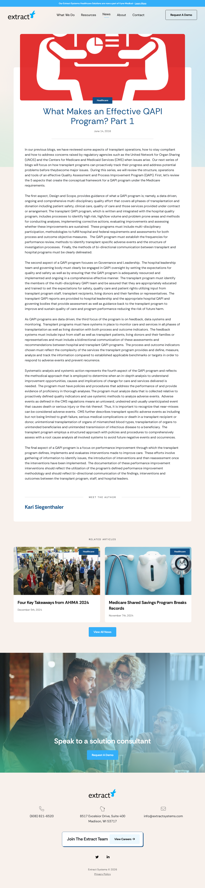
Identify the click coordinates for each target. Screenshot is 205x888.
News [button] (106, 14)
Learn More (140, 3)
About (121, 15)
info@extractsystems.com (163, 816)
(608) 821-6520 (42, 816)
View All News (102, 632)
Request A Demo (181, 15)
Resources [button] (88, 15)
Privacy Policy (102, 874)
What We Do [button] (66, 15)
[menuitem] (65, 14)
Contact (138, 15)
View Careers (122, 839)
